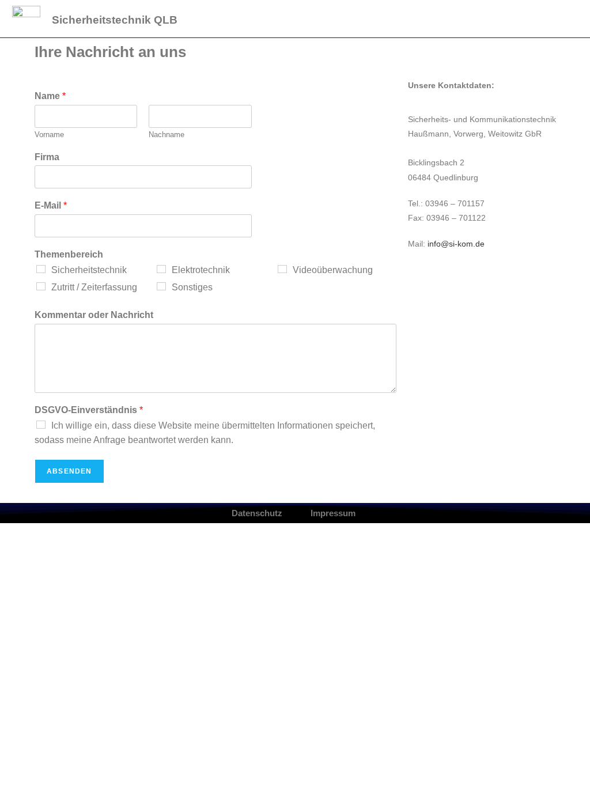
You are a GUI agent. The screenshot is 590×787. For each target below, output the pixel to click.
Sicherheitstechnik (89, 270)
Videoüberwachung (333, 270)
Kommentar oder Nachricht (94, 315)
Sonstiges (192, 287)
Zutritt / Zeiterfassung (94, 287)
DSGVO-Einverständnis (89, 410)
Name (50, 96)
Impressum (333, 513)
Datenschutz (257, 513)
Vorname (49, 134)
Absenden (69, 471)
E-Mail (51, 205)
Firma (47, 157)
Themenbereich (69, 254)
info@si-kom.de (456, 243)
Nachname (166, 134)
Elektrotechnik (201, 270)
